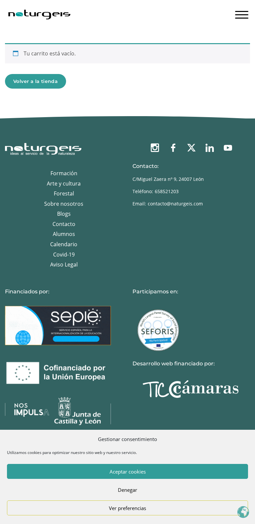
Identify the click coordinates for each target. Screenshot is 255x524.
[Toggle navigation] (241, 13)
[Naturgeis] (40, 12)
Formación (63, 173)
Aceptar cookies (128, 471)
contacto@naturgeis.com (175, 203)
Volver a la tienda (35, 81)
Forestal (64, 193)
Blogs (64, 213)
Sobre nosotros (63, 203)
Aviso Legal (64, 264)
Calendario (63, 244)
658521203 (167, 191)
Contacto (63, 224)
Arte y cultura (64, 183)
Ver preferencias (127, 508)
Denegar (127, 490)
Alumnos (64, 234)
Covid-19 (64, 254)
